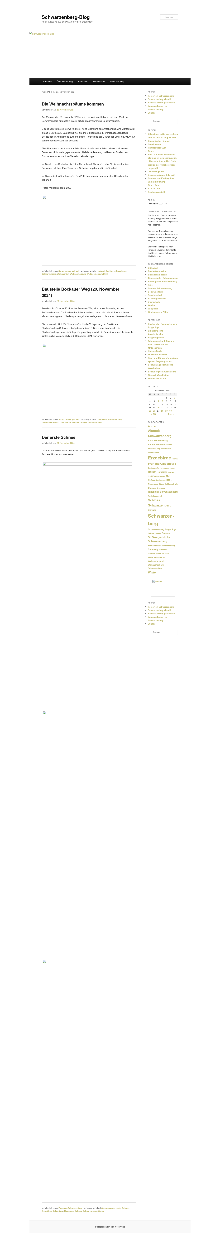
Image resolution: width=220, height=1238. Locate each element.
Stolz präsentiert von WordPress (110, 1226)
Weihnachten (63, 273)
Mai (168, 476)
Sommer (166, 533)
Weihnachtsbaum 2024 (97, 273)
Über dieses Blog (65, 81)
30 (170, 410)
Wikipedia (153, 308)
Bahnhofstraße (156, 444)
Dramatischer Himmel (159, 140)
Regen (151, 151)
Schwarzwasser (154, 533)
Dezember (166, 448)
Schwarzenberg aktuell (68, 271)
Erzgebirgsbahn (156, 337)
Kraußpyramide (158, 476)
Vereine (151, 305)
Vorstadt (165, 553)
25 (150, 410)
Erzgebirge (121, 271)
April (150, 440)
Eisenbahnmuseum (157, 274)
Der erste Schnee (58, 437)
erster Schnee (122, 1208)
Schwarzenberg (49, 273)
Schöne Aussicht (156, 191)
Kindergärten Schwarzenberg (162, 281)
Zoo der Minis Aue (157, 378)
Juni (150, 476)
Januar (171, 471)
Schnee (83, 422)
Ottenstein (161, 488)
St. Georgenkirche (157, 298)
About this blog (117, 81)
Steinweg (153, 549)
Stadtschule (154, 301)
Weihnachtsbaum (78, 273)
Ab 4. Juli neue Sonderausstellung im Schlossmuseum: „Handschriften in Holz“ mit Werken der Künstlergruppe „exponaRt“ (162, 161)
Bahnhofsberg (161, 440)
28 (162, 410)
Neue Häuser (154, 185)
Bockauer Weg (115, 419)
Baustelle (102, 419)
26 (154, 410)
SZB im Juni (154, 188)
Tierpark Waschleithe (158, 374)
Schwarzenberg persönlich (161, 102)
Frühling (154, 464)
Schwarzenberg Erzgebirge (162, 529)
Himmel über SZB (157, 147)
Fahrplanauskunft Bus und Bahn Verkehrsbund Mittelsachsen (161, 344)
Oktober (152, 487)
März (169, 480)
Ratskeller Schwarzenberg (163, 491)
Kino (150, 284)
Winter (101, 1210)
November (74, 422)
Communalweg (108, 1208)
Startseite (47, 81)
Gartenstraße (153, 468)
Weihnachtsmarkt (156, 561)
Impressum (83, 81)
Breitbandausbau (49, 422)
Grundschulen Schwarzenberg (163, 277)
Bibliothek (153, 267)
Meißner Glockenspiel (157, 480)
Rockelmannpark (155, 496)
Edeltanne (110, 271)
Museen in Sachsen (157, 354)
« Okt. (153, 414)
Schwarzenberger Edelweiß (161, 174)
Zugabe (151, 112)
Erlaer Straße (153, 452)
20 (158, 407)
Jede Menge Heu (156, 171)
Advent (101, 271)
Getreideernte (154, 144)
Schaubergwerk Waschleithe (162, 371)
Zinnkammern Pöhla (158, 311)
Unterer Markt (154, 553)
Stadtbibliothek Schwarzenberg (161, 545)
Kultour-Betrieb (155, 351)
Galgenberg (58, 1210)
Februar (175, 459)
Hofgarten (162, 471)
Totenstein (162, 549)
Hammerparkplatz (167, 468)
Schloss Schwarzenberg (160, 288)
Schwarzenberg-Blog (66, 16)
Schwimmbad (155, 295)
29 (166, 410)
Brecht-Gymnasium (157, 271)
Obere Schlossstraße (168, 484)
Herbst (152, 472)
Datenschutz (99, 81)
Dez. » (171, 414)
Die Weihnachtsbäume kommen (73, 104)
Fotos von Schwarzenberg (70, 1208)
